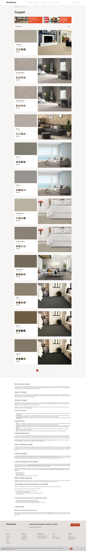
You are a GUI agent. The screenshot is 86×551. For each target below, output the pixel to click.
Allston (18, 129)
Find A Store (75, 524)
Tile (6, 540)
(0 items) (78, 2)
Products (22, 6)
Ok (71, 548)
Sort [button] (68, 26)
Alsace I (18, 157)
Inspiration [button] (37, 2)
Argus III (18, 354)
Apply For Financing (71, 539)
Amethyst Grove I (20, 213)
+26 (27, 302)
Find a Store (51, 2)
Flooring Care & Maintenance (41, 538)
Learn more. (13, 549)
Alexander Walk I (20, 72)
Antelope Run (19, 269)
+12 (27, 274)
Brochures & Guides (24, 539)
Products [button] (29, 2)
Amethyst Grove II (20, 241)
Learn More (63, 21)
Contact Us (57, 2)
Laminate (7, 539)
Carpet (7, 538)
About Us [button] (43, 2)
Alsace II (18, 185)
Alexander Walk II (20, 100)
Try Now (30, 21)
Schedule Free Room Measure (72, 538)
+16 (27, 218)
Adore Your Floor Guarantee (56, 538)
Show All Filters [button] (18, 26)
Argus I (17, 297)
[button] (74, 2)
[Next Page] (52, 370)
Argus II (18, 325)
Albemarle (18, 44)
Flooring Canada (17, 6)
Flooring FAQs (24, 538)
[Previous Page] (34, 370)
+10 (27, 49)
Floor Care (7, 541)
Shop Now (18, 51)
